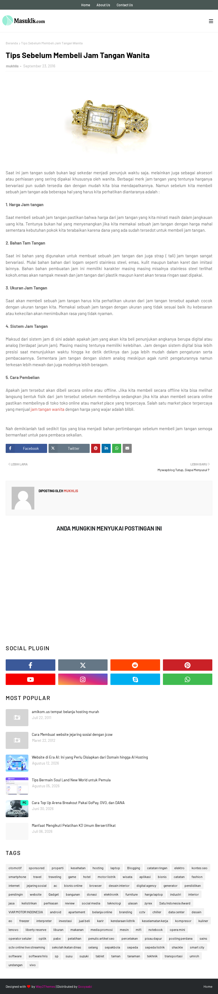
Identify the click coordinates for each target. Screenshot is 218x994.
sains (203, 938)
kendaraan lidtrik (123, 921)
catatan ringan (157, 868)
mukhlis (12, 66)
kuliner (203, 921)
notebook (155, 929)
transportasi (174, 956)
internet (14, 885)
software (15, 956)
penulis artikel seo (101, 938)
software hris (38, 956)
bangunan (73, 894)
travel (37, 877)
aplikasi (145, 877)
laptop (115, 868)
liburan (58, 929)
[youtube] (30, 679)
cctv (142, 912)
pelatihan (74, 938)
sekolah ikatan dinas (66, 947)
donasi (92, 894)
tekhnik (152, 956)
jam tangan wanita (47, 409)
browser (95, 885)
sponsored (37, 868)
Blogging (133, 868)
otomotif (15, 868)
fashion (197, 877)
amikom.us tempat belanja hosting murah (65, 711)
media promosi (102, 929)
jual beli (84, 921)
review (70, 903)
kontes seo (199, 868)
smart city (197, 947)
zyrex (148, 903)
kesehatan (78, 868)
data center (176, 912)
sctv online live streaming (27, 947)
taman (115, 956)
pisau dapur (153, 938)
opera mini (177, 929)
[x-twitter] (83, 665)
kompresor (183, 921)
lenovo (13, 929)
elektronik (111, 894)
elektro (179, 868)
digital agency (146, 885)
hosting (98, 868)
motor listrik (107, 877)
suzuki (84, 956)
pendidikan (193, 885)
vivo (33, 965)
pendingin (16, 894)
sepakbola (112, 947)
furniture (131, 894)
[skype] (135, 679)
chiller (156, 912)
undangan (15, 965)
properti (58, 868)
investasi (65, 921)
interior (193, 894)
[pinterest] (188, 665)
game (72, 877)
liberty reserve (36, 929)
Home (85, 5)
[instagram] (83, 679)
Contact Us (125, 5)
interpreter (44, 921)
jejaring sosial (37, 885)
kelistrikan (29, 903)
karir (100, 921)
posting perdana (180, 938)
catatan (179, 877)
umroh (194, 956)
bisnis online (73, 885)
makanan (76, 929)
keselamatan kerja (155, 921)
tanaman (133, 956)
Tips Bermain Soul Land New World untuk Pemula (71, 780)
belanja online (102, 912)
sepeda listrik (155, 947)
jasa (11, 903)
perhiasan (51, 903)
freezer (24, 921)
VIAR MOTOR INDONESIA (26, 912)
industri (175, 894)
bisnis (162, 877)
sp (56, 956)
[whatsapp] (188, 679)
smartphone (17, 877)
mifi (138, 929)
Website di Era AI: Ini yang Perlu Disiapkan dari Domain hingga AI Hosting (90, 757)
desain (196, 912)
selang (93, 947)
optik (42, 938)
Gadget (54, 894)
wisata (127, 877)
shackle (177, 947)
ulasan (132, 903)
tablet (100, 956)
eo (10, 921)
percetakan (129, 938)
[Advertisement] (109, 595)
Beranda (12, 43)
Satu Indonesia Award (174, 903)
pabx (57, 938)
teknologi (114, 903)
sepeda (132, 947)
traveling (55, 877)
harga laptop (154, 894)
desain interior (119, 885)
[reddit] (135, 665)
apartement (76, 912)
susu (69, 956)
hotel (87, 877)
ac (55, 885)
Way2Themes (45, 986)
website (35, 894)
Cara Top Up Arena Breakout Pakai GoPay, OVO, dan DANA (78, 802)
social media (91, 903)
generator (170, 885)
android (55, 912)
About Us (103, 5)
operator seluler (20, 938)
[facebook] (30, 665)
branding (125, 912)
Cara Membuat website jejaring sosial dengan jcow (72, 734)
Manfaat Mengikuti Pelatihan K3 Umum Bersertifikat (74, 825)
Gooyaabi (85, 986)
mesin (124, 929)
